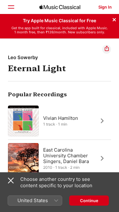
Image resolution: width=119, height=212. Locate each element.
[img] (59, 7)
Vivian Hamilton (60, 118)
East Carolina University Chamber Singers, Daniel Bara (66, 155)
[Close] (114, 19)
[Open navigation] (11, 7)
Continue (89, 200)
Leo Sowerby (23, 57)
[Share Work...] (106, 49)
